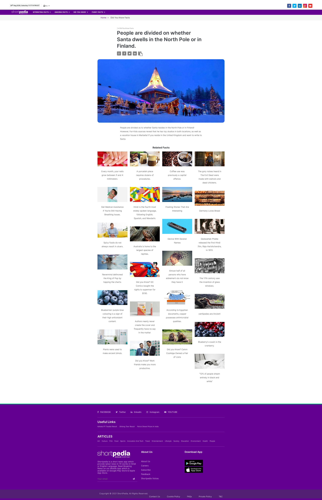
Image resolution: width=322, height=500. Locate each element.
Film (111, 441)
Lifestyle (168, 441)
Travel (147, 441)
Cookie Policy (173, 496)
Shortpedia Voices (150, 478)
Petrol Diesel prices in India (147, 426)
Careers (145, 465)
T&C (221, 496)
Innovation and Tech (135, 441)
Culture (105, 441)
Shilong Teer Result (127, 426)
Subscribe (146, 470)
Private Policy (205, 496)
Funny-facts (97, 12)
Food (116, 441)
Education (185, 441)
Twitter (122, 412)
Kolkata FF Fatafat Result (107, 426)
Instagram (154, 412)
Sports (122, 441)
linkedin (137, 412)
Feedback (145, 474)
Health (205, 441)
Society (176, 441)
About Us (145, 461)
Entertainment (157, 441)
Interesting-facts (41, 12)
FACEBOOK (105, 412)
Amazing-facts (61, 12)
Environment (196, 441)
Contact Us (154, 496)
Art (98, 441)
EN (46, 6)
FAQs (189, 496)
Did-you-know (80, 12)
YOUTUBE (172, 412)
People (212, 441)
